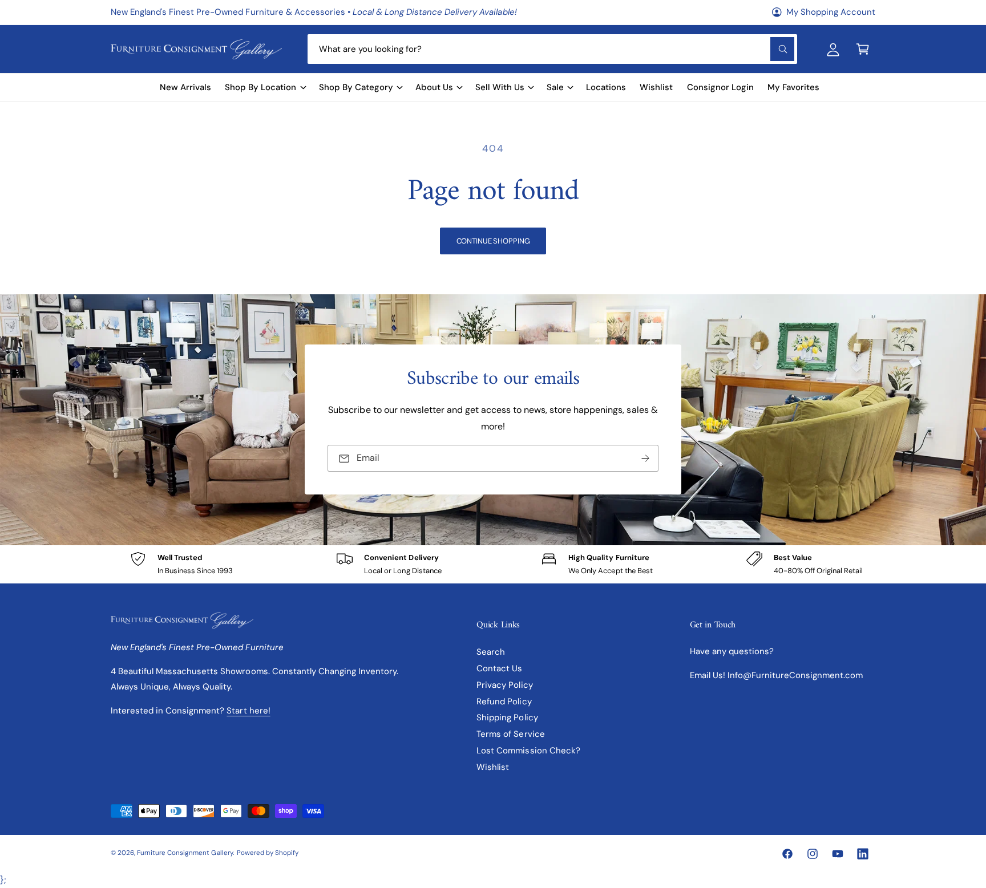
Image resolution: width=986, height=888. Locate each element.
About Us (434, 87)
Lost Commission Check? (528, 750)
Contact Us (499, 668)
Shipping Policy (507, 717)
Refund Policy (503, 701)
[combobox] (552, 49)
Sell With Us (499, 87)
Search (490, 652)
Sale (555, 87)
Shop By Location (260, 87)
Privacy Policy (504, 685)
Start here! (248, 710)
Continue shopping (493, 241)
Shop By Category (356, 87)
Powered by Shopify (267, 853)
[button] (863, 49)
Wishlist (492, 767)
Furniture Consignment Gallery (184, 853)
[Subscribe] (645, 458)
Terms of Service (510, 734)
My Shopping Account (830, 12)
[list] (493, 564)
